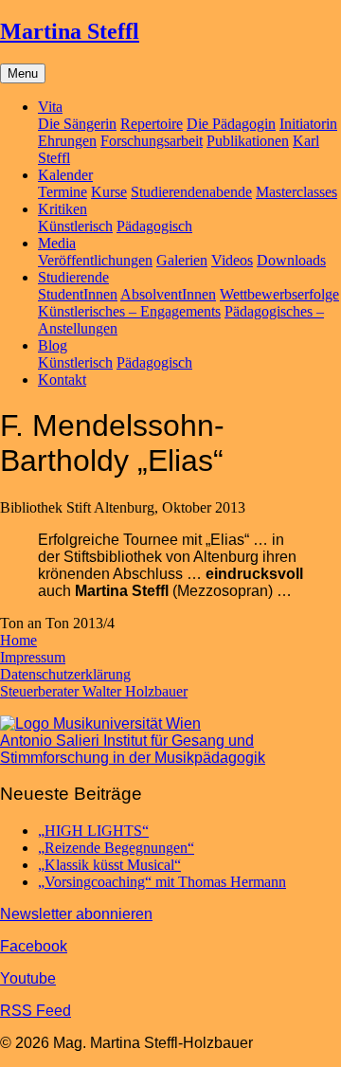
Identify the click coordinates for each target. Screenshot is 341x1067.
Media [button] (57, 243)
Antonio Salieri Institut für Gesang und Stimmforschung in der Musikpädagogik (132, 749)
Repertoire (151, 124)
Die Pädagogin (231, 124)
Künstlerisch (75, 226)
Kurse (109, 192)
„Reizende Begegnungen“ (116, 848)
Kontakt (62, 379)
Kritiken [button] (62, 209)
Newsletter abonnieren (76, 914)
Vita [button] (50, 107)
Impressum (32, 657)
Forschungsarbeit (151, 141)
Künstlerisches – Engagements (129, 311)
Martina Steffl (69, 31)
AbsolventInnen (168, 294)
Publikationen (247, 141)
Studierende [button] (73, 277)
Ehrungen (67, 141)
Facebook (33, 946)
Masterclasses (296, 192)
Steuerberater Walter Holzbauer (94, 691)
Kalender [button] (65, 175)
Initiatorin (308, 124)
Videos (232, 260)
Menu (23, 73)
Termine (62, 192)
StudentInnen (77, 294)
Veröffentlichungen (95, 260)
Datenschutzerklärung (65, 674)
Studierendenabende (191, 192)
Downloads (291, 260)
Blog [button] (52, 345)
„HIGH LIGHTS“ (93, 831)
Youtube (28, 978)
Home (18, 640)
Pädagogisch (154, 226)
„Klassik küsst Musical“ (109, 865)
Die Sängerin (77, 124)
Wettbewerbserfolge (279, 294)
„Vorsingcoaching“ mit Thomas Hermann (162, 882)
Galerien (181, 260)
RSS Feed (35, 1011)
